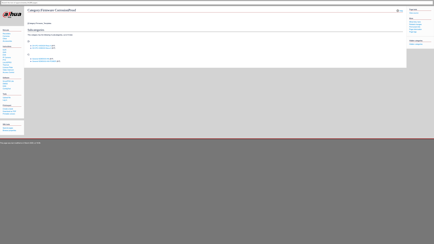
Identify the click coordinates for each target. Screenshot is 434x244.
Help (401, 10)
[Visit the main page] (12, 14)
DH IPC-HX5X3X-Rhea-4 (41, 45)
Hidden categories (416, 44)
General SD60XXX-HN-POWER (44, 61)
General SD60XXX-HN (40, 58)
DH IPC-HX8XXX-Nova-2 (41, 48)
